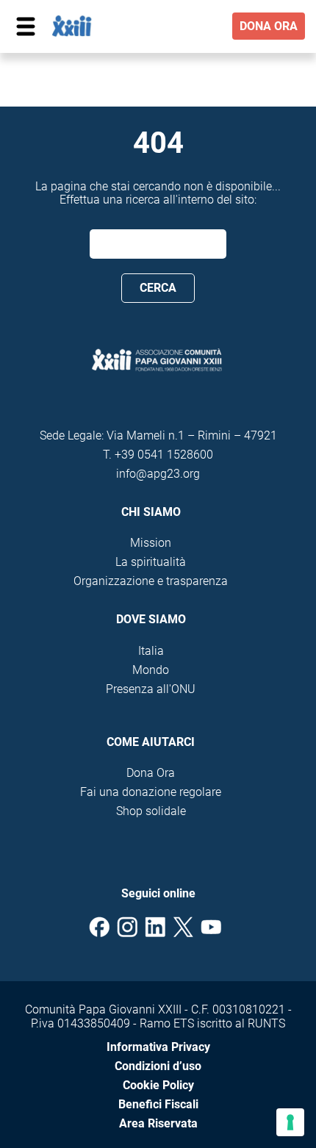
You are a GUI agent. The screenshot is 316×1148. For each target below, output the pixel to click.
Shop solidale (151, 811)
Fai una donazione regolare (150, 792)
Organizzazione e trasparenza (150, 581)
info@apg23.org (158, 474)
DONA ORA (269, 26)
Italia (151, 651)
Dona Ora (150, 773)
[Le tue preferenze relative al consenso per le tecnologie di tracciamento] (290, 1122)
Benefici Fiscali (158, 1104)
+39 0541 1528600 (164, 455)
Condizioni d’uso (158, 1066)
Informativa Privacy (158, 1047)
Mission (150, 543)
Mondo (150, 670)
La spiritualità (150, 562)
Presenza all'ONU (150, 689)
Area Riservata (158, 1123)
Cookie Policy (158, 1085)
